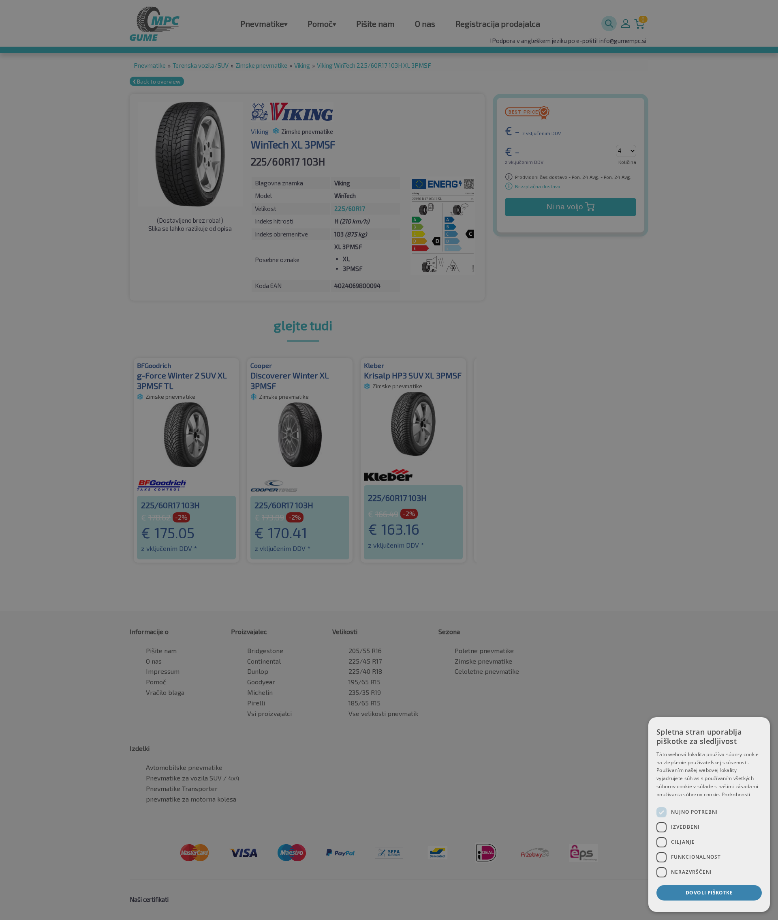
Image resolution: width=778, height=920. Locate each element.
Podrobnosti (736, 794)
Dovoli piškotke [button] (709, 892)
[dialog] (709, 814)
